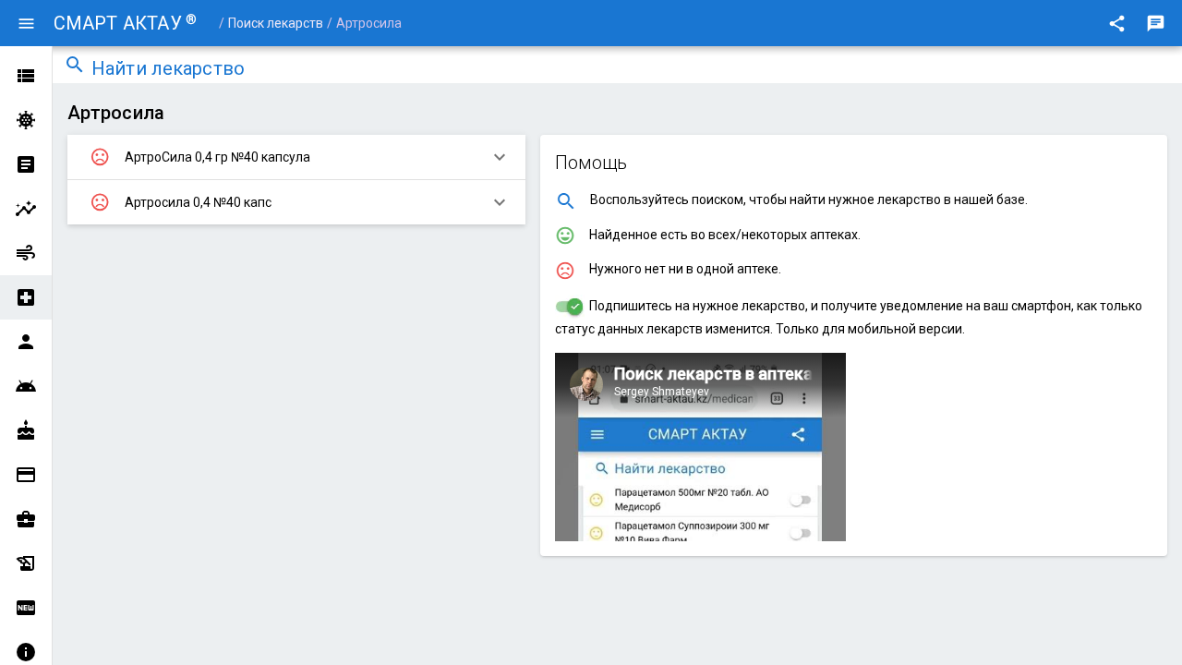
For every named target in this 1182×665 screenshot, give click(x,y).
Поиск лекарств (275, 23)
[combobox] (631, 70)
